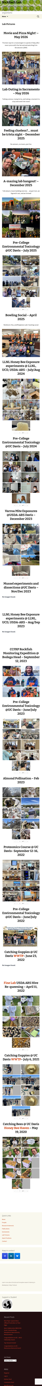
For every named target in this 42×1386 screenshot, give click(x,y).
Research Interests (8, 1225)
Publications (5, 1229)
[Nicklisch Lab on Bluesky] (17, 1256)
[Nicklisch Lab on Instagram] (5, 1256)
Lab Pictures (6, 1235)
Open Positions (6, 1238)
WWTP (18, 956)
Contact (4, 1241)
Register (6, 1373)
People (4, 1222)
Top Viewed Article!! (10, 1343)
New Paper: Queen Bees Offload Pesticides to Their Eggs (12, 1323)
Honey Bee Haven (16, 1128)
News (3, 1219)
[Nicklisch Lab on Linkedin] (11, 1256)
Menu (4, 16)
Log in (6, 1376)
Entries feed (8, 1379)
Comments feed (9, 1382)
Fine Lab (10, 983)
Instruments (5, 1232)
